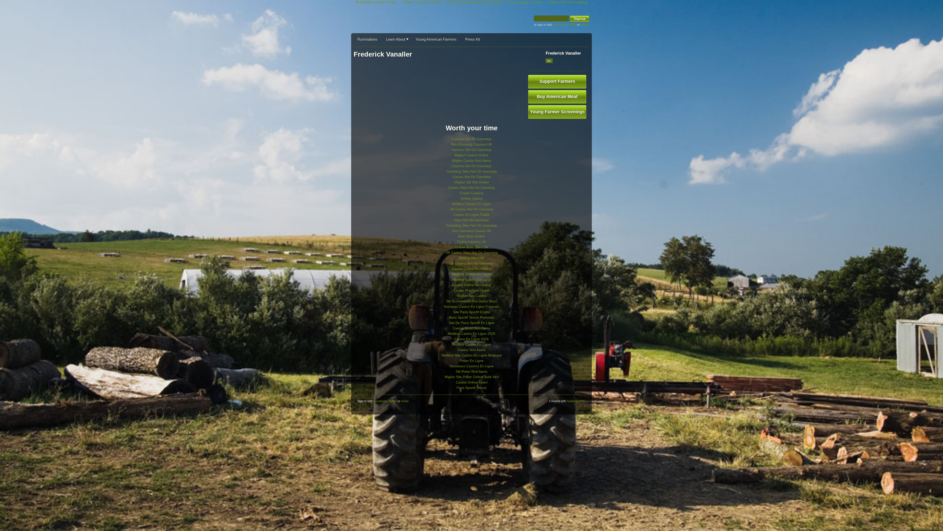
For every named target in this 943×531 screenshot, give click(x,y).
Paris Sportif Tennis (471, 388)
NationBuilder (576, 401)
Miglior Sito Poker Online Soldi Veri (472, 377)
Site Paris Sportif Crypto (471, 312)
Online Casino (472, 198)
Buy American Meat (557, 96)
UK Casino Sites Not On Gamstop (471, 252)
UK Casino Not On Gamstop (471, 209)
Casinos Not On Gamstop (471, 139)
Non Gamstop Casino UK (471, 231)
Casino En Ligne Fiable (472, 215)
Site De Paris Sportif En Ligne (472, 323)
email (584, 25)
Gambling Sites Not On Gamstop (471, 171)
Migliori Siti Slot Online (471, 182)
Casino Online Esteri (471, 382)
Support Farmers (557, 81)
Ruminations (367, 39)
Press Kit (472, 39)
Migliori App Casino (471, 296)
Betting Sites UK (471, 258)
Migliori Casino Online (471, 155)
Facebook (559, 25)
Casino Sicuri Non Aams (471, 328)
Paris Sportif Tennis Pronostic (471, 317)
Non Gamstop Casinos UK (471, 144)
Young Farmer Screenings (557, 111)
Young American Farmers (436, 39)
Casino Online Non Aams (471, 269)
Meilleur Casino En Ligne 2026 (471, 334)
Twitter (572, 25)
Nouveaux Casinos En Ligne (472, 366)
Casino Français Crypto (471, 290)
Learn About (395, 39)
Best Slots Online (471, 236)
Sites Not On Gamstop (471, 220)
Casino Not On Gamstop (472, 177)
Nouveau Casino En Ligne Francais (471, 307)
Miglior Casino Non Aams (471, 160)
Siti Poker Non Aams (471, 371)
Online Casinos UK (471, 242)
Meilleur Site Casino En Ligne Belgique (472, 355)
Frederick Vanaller (563, 53)
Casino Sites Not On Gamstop (471, 188)
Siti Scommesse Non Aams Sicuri (471, 301)
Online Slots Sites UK (471, 247)
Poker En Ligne (472, 361)
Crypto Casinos (472, 193)
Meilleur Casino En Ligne (471, 204)
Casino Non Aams (471, 350)
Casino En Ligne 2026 (471, 339)
